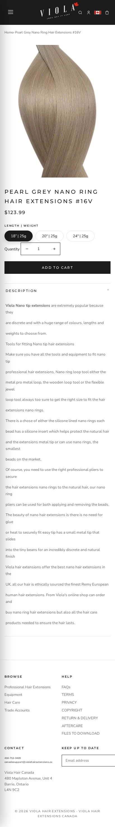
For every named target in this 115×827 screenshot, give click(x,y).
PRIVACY (69, 702)
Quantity (12, 249)
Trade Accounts (17, 710)
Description (21, 291)
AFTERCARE (72, 725)
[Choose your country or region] (97, 13)
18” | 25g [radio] (18, 236)
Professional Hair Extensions (27, 687)
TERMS (68, 694)
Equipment (13, 694)
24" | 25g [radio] (80, 236)
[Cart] (107, 12)
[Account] (88, 12)
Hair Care (12, 702)
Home (8, 32)
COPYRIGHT (72, 710)
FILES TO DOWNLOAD (81, 733)
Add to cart (57, 267)
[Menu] (11, 12)
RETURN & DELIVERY (80, 718)
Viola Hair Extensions (52, 811)
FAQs (66, 687)
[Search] (80, 12)
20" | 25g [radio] (49, 236)
